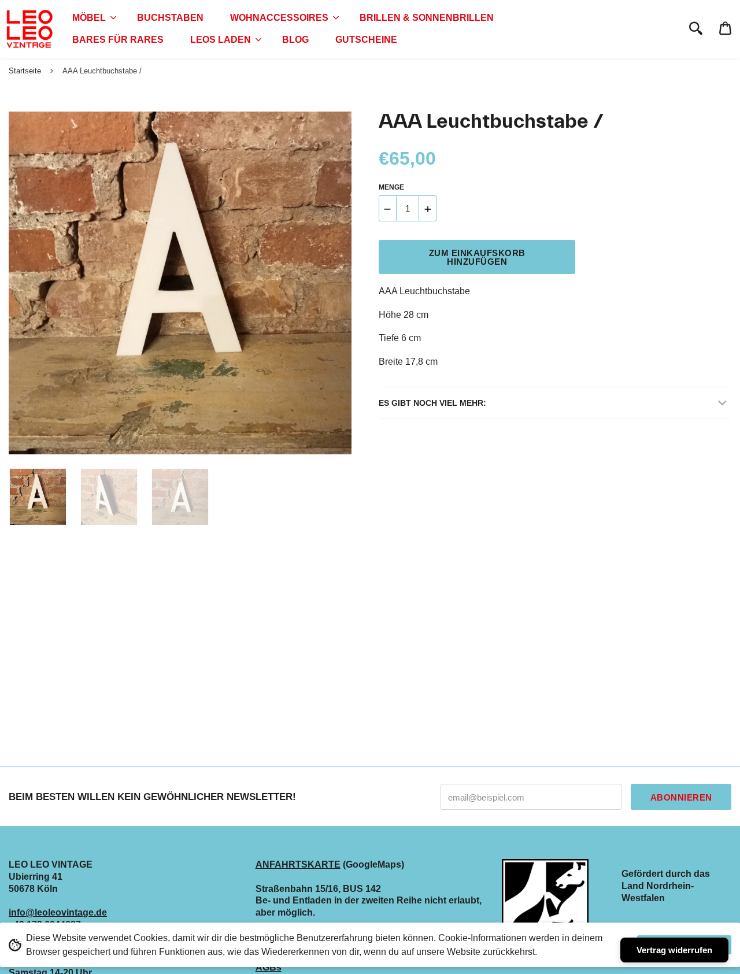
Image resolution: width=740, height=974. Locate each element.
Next (337, 283)
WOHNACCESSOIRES (279, 18)
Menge (391, 187)
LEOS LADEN (220, 40)
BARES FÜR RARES (118, 40)
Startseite (25, 70)
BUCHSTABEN (170, 18)
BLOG (295, 40)
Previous (14, 283)
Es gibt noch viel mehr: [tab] (432, 403)
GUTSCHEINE (366, 40)
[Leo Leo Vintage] (29, 28)
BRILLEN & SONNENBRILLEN (427, 18)
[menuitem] (91, 18)
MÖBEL (89, 18)
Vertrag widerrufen (674, 950)
